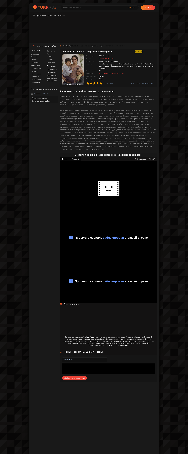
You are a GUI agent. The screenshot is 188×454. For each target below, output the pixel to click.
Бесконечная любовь (42, 101)
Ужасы (49, 56)
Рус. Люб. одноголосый (107, 73)
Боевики (34, 57)
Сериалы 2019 (52, 78)
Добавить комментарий (74, 378)
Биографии (35, 54)
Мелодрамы (35, 77)
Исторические (36, 68)
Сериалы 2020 (52, 75)
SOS (153, 159)
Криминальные (36, 74)
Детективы (35, 62)
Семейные (51, 62)
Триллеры (51, 51)
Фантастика (35, 65)
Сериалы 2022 (52, 69)
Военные (34, 60)
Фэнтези (50, 59)
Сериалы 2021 (52, 72)
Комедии (34, 71)
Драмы (49, 54)
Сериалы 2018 (52, 81)
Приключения (36, 79)
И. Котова (120, 73)
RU (47, 7)
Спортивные (35, 82)
